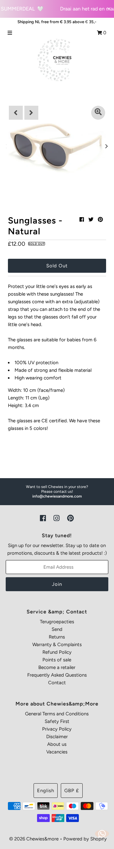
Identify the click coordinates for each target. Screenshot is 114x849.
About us (56, 744)
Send (57, 629)
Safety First (57, 721)
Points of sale (56, 660)
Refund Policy (57, 652)
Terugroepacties (57, 622)
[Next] (31, 113)
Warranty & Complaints (57, 644)
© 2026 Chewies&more (34, 839)
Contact (57, 682)
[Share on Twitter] (90, 220)
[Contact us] (102, 834)
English (45, 790)
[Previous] (16, 113)
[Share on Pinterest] (100, 220)
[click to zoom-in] (98, 113)
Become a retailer (56, 667)
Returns (57, 637)
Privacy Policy (57, 729)
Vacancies (56, 752)
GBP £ (71, 790)
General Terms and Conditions (57, 714)
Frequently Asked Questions (57, 675)
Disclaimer (57, 736)
